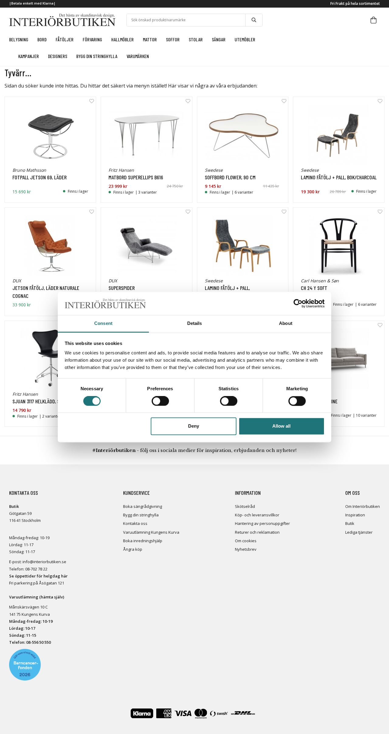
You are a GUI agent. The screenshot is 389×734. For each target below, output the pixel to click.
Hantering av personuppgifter (262, 523)
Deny (193, 426)
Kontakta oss (135, 523)
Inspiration (355, 515)
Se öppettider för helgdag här (38, 576)
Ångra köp (132, 549)
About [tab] (285, 323)
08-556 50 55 (37, 642)
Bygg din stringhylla (141, 515)
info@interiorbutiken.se (44, 561)
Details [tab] (194, 323)
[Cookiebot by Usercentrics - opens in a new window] (298, 303)
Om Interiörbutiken (362, 506)
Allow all (281, 426)
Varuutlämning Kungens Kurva (151, 532)
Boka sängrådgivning (142, 506)
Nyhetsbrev (245, 549)
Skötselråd (245, 506)
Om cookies (245, 540)
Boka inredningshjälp (142, 540)
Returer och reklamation (257, 532)
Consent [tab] (103, 323)
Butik (349, 523)
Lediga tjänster (359, 532)
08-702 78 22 (36, 569)
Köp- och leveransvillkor (257, 515)
